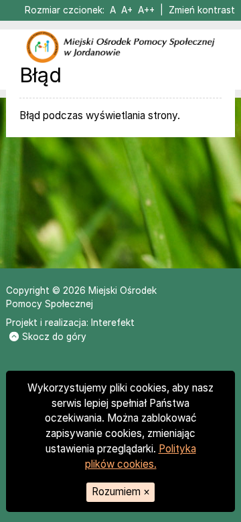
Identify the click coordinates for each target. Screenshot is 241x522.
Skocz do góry (54, 336)
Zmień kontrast (202, 10)
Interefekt (113, 322)
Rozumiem (121, 491)
